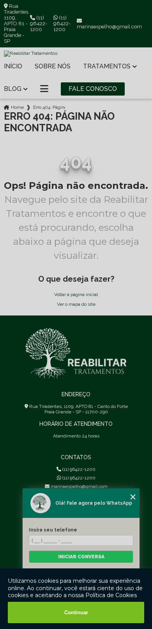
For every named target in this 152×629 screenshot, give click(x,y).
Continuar (76, 612)
